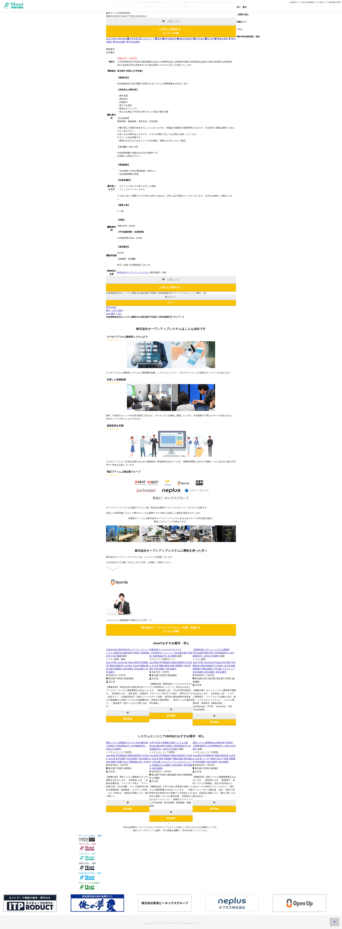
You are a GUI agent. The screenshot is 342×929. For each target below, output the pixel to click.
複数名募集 (222, 39)
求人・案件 (242, 7)
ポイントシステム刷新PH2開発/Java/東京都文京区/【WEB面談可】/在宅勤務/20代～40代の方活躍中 (127, 745)
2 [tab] (169, 730)
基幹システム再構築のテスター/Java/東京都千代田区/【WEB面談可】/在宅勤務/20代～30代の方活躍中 (214, 652)
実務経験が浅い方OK (127, 672)
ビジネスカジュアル (220, 765)
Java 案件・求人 (114, 314)
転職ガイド (242, 22)
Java (108, 39)
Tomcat (219, 755)
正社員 (210, 39)
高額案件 (168, 666)
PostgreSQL (133, 662)
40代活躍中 (134, 42)
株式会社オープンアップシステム (133, 272)
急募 (161, 666)
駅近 (159, 39)
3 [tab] (173, 730)
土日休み (200, 39)
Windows (122, 39)
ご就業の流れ (243, 14)
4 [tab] (177, 730)
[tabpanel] (127, 688)
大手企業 (133, 39)
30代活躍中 (120, 42)
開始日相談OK (186, 39)
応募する (171, 302)
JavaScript (122, 662)
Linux (205, 755)
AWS (200, 755)
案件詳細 (127, 725)
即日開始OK (170, 39)
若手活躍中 (207, 666)
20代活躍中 (118, 669)
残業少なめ (111, 672)
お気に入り (172, 297)
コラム (240, 29)
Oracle (114, 39)
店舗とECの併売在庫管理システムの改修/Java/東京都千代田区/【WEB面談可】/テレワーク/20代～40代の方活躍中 (213, 745)
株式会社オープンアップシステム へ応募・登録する (171, 629)
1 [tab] (165, 730)
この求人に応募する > (171, 31)
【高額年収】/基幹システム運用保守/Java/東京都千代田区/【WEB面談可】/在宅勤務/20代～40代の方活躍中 (171, 652)
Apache (212, 755)
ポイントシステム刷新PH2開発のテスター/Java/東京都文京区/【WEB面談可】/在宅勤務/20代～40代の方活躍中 (127, 652)
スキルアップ (148, 39)
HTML (114, 662)
